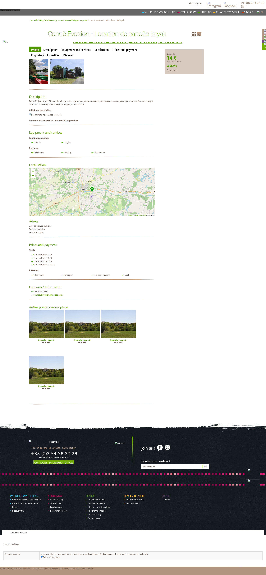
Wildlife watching (23, 495)
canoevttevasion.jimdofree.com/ (49, 295)
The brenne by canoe (54, 20)
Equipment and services (76, 49)
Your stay (55, 495)
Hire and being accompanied (76, 20)
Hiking (41, 20)
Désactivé (55, 557)
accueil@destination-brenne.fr (53, 457)
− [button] (33, 175)
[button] (27, 572)
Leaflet (130, 215)
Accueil (34, 20)
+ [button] (33, 171)
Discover (68, 55)
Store (166, 495)
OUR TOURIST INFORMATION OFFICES (53, 462)
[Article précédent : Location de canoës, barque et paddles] (199, 34)
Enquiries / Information (45, 55)
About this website (18, 533)
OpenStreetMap (140, 215)
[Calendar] (265, 30)
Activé (45, 557)
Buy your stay (94, 518)
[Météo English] (265, 33)
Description (50, 49)
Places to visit (134, 495)
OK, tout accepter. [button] (9, 573)
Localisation (102, 49)
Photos (35, 49)
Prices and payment (125, 49)
